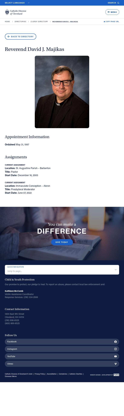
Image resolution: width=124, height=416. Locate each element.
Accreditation (52, 374)
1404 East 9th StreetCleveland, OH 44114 (14, 315)
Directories (20, 21)
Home (7, 21)
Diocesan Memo (11, 376)
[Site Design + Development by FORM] (104, 375)
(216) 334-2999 (31, 297)
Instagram (12, 348)
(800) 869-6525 (12, 323)
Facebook (11, 341)
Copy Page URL (112, 21)
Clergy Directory (39, 21)
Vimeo (10, 363)
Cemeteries (63, 374)
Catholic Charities (75, 374)
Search (112, 3)
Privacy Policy (40, 374)
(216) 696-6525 (12, 320)
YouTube (11, 356)
